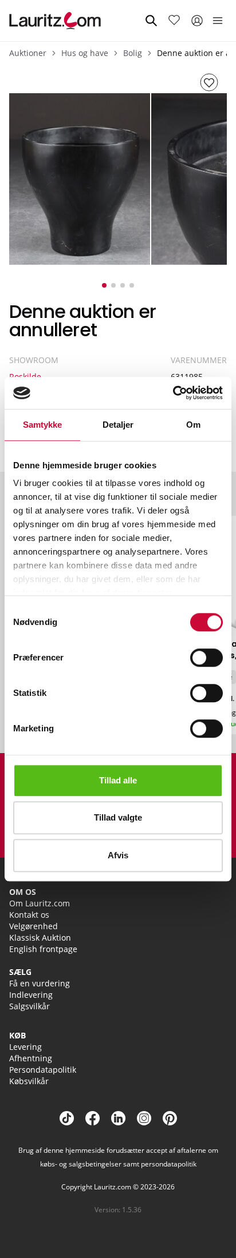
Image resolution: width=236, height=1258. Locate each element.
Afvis (118, 855)
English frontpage (43, 948)
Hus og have (84, 52)
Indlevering (31, 994)
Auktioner (27, 52)
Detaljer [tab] (118, 424)
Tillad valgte (118, 817)
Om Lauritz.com (39, 903)
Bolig (132, 52)
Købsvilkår (29, 1081)
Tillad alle (118, 780)
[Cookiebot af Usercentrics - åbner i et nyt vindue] (173, 392)
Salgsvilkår (29, 1006)
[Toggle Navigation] (218, 20)
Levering (25, 1046)
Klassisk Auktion (40, 937)
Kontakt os (29, 914)
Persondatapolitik (42, 1069)
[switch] (206, 657)
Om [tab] (193, 424)
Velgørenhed (33, 926)
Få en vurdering (39, 983)
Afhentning (30, 1058)
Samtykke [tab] (42, 424)
